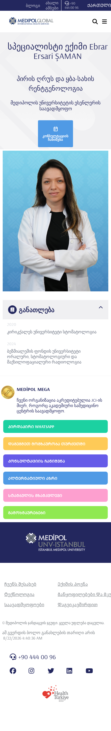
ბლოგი (33, 5)
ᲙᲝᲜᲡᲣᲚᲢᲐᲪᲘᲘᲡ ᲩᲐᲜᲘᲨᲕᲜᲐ (36, 461)
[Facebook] (13, 670)
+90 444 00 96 (72, 5)
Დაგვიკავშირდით (78, 604)
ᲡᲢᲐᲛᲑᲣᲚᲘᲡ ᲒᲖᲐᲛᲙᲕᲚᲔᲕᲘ (35, 495)
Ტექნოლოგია (19, 594)
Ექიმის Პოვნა (73, 584)
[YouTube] (89, 670)
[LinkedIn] (69, 670)
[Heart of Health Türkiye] (55, 693)
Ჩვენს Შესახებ (20, 584)
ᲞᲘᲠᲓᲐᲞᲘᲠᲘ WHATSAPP (31, 426)
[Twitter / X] (51, 670)
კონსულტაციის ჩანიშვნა (55, 138)
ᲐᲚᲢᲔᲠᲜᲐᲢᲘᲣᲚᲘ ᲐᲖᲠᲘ (32, 478)
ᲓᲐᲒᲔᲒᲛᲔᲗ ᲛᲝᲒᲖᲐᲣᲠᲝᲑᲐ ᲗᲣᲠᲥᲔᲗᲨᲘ (46, 443)
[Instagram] (31, 670)
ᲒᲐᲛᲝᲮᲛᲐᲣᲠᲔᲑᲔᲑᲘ (27, 512)
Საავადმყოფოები (24, 604)
